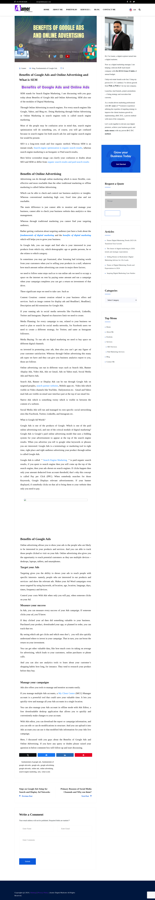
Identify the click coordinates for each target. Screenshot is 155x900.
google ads (35, 765)
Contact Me (109, 10)
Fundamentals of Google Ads (46, 68)
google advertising (47, 765)
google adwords (25, 768)
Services (85, 10)
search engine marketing (28, 772)
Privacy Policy (43, 893)
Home (46, 10)
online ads (35, 768)
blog (33, 68)
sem (39, 772)
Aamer (23, 68)
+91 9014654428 (21, 2)
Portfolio (71, 10)
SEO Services (112, 347)
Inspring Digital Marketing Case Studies (121, 273)
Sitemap (33, 893)
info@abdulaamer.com (43, 2)
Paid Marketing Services (115, 352)
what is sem (46, 772)
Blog (97, 10)
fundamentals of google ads (31, 762)
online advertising (46, 768)
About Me (58, 10)
